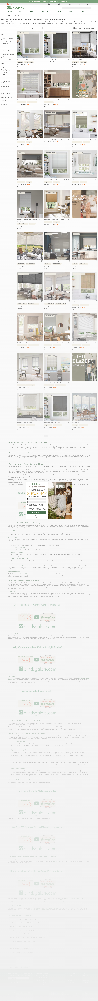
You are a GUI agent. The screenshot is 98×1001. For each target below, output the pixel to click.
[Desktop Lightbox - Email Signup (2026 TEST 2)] (49, 500)
